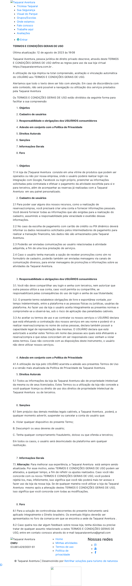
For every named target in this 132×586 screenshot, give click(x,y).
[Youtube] (95, 548)
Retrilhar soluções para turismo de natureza (91, 561)
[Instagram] (95, 544)
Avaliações (23, 33)
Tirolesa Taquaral (27, 6)
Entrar (24, 39)
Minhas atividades (66, 542)
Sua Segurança (26, 10)
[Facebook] (95, 552)
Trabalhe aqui (25, 29)
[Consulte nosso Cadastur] (66, 576)
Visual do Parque (27, 13)
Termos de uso (65, 546)
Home (59, 539)
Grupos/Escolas (26, 17)
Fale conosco (25, 25)
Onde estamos (25, 21)
